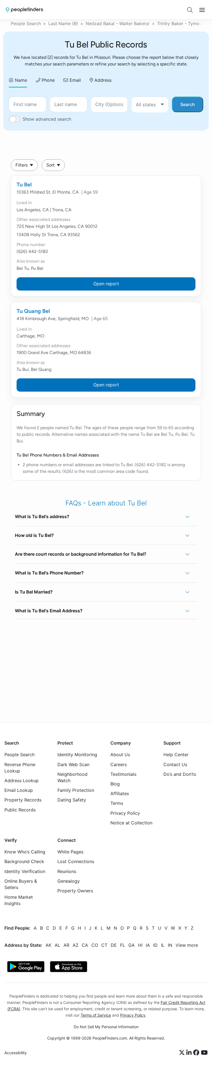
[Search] (190, 10)
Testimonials (123, 774)
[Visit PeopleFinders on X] (183, 1052)
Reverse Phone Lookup (19, 768)
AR (66, 945)
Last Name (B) (63, 23)
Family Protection (75, 790)
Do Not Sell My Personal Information (106, 1026)
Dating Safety (71, 800)
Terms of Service (96, 1015)
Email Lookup (18, 790)
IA (148, 945)
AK (48, 945)
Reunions (66, 871)
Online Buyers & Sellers (20, 884)
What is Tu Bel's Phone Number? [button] (49, 573)
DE (114, 945)
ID (155, 945)
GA (131, 945)
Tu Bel (24, 184)
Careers (118, 764)
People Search (26, 23)
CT (104, 945)
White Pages (70, 852)
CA (85, 945)
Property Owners (75, 890)
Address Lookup (21, 780)
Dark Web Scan (73, 764)
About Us (120, 754)
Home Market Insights (18, 900)
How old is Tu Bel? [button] (34, 535)
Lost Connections (75, 861)
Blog (115, 784)
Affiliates (119, 793)
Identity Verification (24, 871)
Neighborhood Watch (72, 777)
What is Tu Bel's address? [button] (42, 516)
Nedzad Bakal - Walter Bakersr (118, 23)
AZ (75, 945)
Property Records (22, 800)
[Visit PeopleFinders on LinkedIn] (189, 1052)
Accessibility (15, 1052)
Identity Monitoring (77, 754)
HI (140, 945)
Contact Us (175, 764)
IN (170, 945)
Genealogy (68, 881)
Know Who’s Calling (24, 852)
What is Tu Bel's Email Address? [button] (49, 610)
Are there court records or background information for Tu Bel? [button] (80, 554)
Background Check (24, 861)
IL (163, 945)
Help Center (176, 754)
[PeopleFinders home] (24, 10)
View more (187, 945)
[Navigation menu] (202, 9)
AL (57, 945)
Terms (116, 803)
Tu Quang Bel (33, 311)
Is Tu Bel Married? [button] (34, 592)
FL (122, 945)
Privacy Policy (125, 813)
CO (94, 945)
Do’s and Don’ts (179, 774)
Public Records (20, 809)
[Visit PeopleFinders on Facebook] (197, 1052)
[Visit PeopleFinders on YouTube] (204, 1052)
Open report (106, 283)
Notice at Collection (131, 823)
